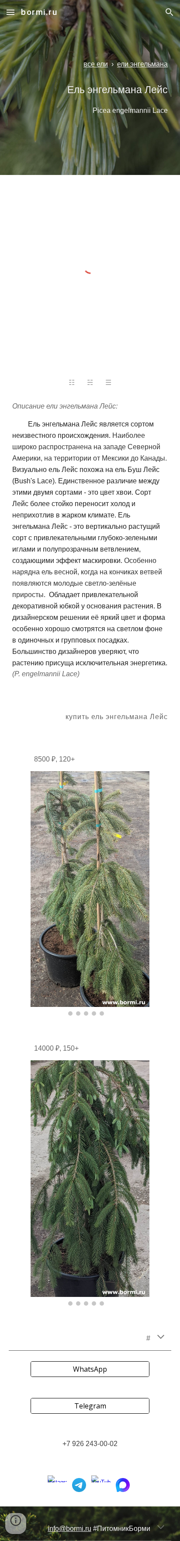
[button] (10, 12)
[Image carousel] (90, 893)
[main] (90, 64)
